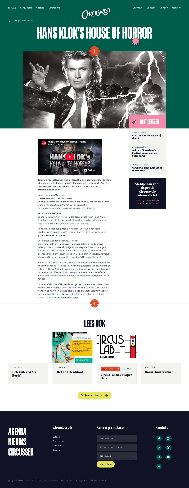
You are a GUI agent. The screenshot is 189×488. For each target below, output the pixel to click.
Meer (175, 8)
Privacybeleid (81, 481)
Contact (150, 8)
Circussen (26, 8)
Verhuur (137, 8)
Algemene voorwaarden (47, 481)
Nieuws (12, 8)
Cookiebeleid (66, 481)
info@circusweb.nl (98, 481)
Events (56, 437)
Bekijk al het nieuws (91, 395)
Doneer (163, 8)
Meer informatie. (69, 298)
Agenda (40, 8)
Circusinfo (54, 8)
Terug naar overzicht (23, 21)
